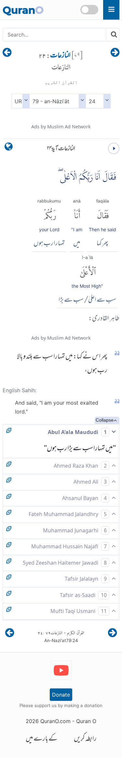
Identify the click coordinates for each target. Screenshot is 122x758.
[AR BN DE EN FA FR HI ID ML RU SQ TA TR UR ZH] (20, 101)
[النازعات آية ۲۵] (7, 53)
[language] (9, 148)
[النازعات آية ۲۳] (115, 53)
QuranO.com (55, 721)
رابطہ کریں (85, 739)
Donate (61, 694)
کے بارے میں (42, 739)
